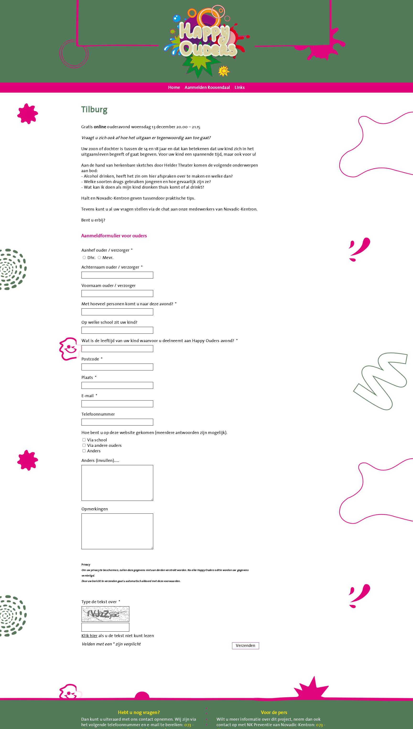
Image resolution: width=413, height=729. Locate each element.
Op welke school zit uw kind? (109, 322)
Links (240, 87)
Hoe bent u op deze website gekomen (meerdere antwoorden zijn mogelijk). (154, 432)
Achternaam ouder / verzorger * (112, 267)
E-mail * (89, 395)
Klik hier (90, 635)
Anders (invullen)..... (100, 460)
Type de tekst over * (101, 601)
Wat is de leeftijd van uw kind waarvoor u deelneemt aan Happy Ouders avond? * (160, 340)
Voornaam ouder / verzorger (109, 285)
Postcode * (92, 358)
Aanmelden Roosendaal (207, 87)
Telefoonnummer (98, 414)
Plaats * (89, 377)
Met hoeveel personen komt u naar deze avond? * (129, 303)
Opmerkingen (95, 508)
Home (174, 87)
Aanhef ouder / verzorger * (107, 250)
